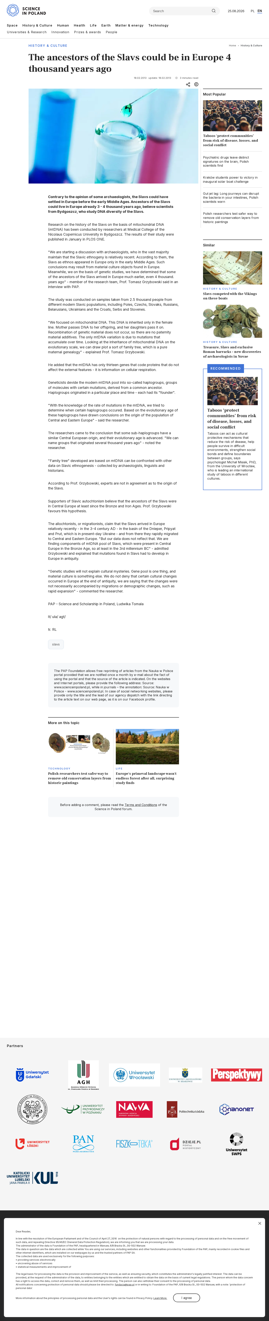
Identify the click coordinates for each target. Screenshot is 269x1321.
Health (79, 25)
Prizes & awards (87, 32)
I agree (186, 1298)
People (111, 32)
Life (93, 25)
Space (12, 25)
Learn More (160, 1298)
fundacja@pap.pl (124, 1284)
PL (253, 11)
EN (260, 11)
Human (63, 25)
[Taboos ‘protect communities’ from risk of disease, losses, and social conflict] (232, 124)
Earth (106, 25)
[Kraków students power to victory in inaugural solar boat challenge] (232, 179)
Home (232, 45)
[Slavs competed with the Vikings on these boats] (232, 276)
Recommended (226, 368)
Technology (158, 25)
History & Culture (37, 25)
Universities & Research (27, 32)
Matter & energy (129, 25)
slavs (56, 644)
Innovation (60, 32)
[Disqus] (113, 876)
